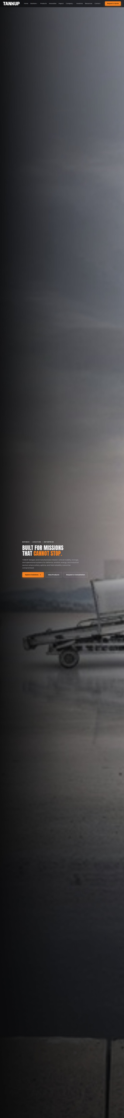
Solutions (33, 3)
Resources (88, 3)
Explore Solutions (31, 575)
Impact (61, 3)
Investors (79, 3)
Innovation (52, 3)
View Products (53, 575)
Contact (97, 3)
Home (26, 3)
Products (43, 3)
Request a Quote (113, 3)
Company (69, 3)
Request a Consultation (75, 575)
